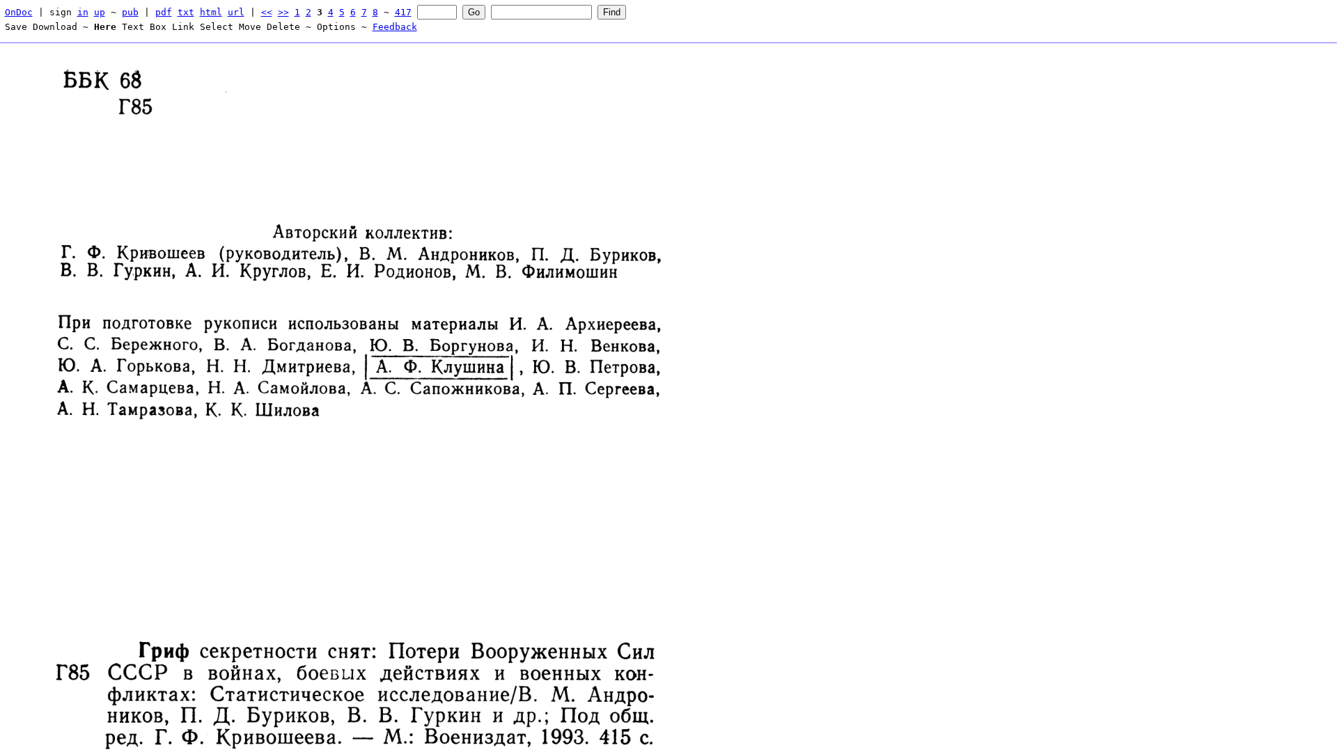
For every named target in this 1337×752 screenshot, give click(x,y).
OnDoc (19, 12)
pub (130, 12)
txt (186, 12)
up (99, 12)
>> (283, 12)
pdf (163, 12)
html (211, 12)
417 (403, 12)
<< (266, 12)
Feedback (395, 27)
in (82, 12)
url (236, 12)
